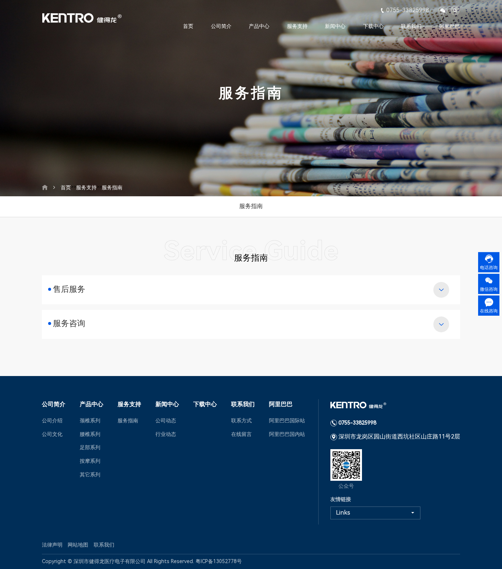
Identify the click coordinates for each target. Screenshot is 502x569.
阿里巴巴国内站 (287, 434)
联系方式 (241, 420)
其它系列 (90, 474)
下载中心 (373, 26)
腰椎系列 (90, 434)
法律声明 (52, 545)
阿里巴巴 (449, 26)
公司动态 (165, 420)
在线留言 (241, 434)
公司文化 (52, 434)
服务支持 (297, 26)
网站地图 (78, 545)
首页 (188, 26)
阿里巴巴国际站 (287, 420)
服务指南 (112, 187)
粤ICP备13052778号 (219, 561)
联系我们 (411, 26)
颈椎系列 (90, 420)
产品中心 (259, 26)
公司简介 (221, 26)
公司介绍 (52, 420)
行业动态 (165, 434)
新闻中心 (335, 26)
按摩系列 (90, 461)
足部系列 (90, 447)
